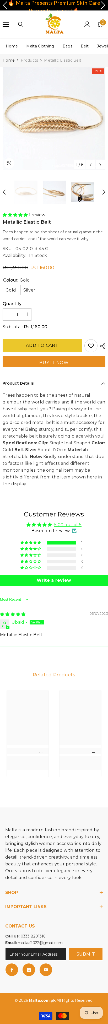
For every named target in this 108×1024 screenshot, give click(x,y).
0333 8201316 (33, 936)
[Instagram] (28, 969)
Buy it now (54, 362)
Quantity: (13, 303)
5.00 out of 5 (68, 524)
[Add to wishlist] (91, 345)
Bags (67, 46)
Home (12, 46)
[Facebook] (11, 969)
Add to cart (42, 345)
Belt (85, 46)
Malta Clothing (40, 46)
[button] (90, 164)
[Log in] (87, 24)
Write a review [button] (54, 580)
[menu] (6, 24)
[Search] (21, 24)
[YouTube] (45, 969)
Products (29, 60)
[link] (27, 751)
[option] (54, 118)
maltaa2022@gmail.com (40, 942)
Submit (86, 954)
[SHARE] (101, 346)
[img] (13, 614)
